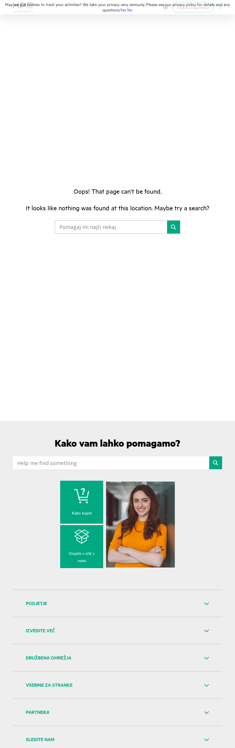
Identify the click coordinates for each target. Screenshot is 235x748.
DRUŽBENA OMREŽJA (48, 657)
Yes (123, 9)
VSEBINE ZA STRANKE (49, 685)
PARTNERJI (37, 712)
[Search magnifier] (173, 227)
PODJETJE (36, 603)
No (129, 9)
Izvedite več (40, 630)
